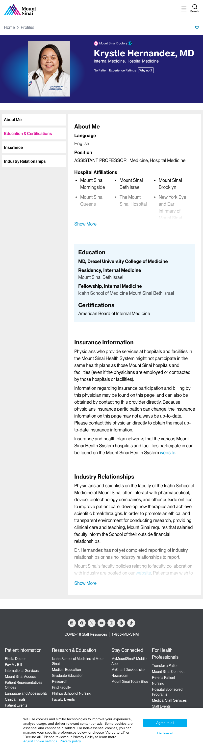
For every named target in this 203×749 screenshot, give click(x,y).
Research (59, 681)
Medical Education (66, 669)
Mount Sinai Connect (168, 671)
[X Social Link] (92, 623)
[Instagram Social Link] (111, 623)
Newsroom (119, 675)
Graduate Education (67, 675)
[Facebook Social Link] (82, 623)
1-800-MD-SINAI (125, 634)
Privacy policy (70, 741)
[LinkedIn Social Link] (72, 623)
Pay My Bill (13, 664)
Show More (85, 224)
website (167, 453)
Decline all (165, 733)
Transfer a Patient (165, 665)
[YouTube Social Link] (101, 623)
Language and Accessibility (26, 693)
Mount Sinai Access (20, 676)
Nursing (158, 683)
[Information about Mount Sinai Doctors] (130, 43)
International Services (22, 670)
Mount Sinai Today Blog (129, 681)
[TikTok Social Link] (131, 623)
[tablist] (33, 138)
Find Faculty (61, 687)
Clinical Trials (15, 699)
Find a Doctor (15, 658)
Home (9, 27)
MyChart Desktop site (128, 669)
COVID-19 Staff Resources (86, 634)
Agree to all (165, 723)
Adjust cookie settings (40, 741)
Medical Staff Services (169, 700)
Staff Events (161, 706)
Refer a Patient (163, 677)
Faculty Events (63, 699)
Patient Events (16, 705)
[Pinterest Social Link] (121, 623)
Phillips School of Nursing (71, 693)
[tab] (34, 120)
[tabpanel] (134, 175)
